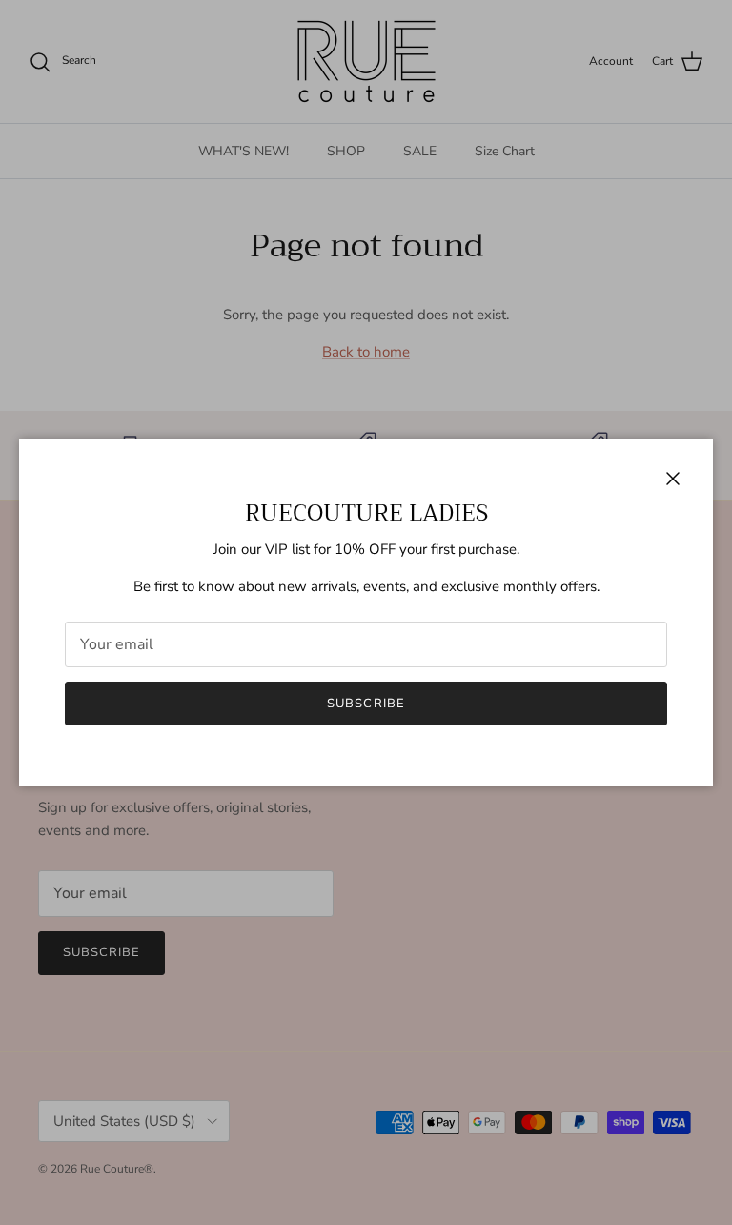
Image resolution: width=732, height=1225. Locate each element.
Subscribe (365, 703)
